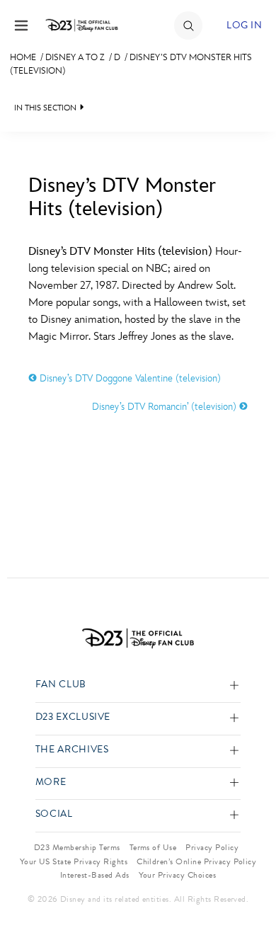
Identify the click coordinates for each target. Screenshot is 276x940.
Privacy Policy (211, 847)
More (51, 782)
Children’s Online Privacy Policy (196, 861)
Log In (244, 25)
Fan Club (60, 685)
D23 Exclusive (72, 717)
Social (54, 814)
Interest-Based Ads (95, 875)
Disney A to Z (75, 57)
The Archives (72, 750)
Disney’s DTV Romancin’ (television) (165, 407)
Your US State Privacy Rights (73, 861)
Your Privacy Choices (178, 875)
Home (23, 57)
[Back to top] (249, 892)
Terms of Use (153, 847)
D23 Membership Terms (77, 847)
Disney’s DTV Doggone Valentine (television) (129, 378)
